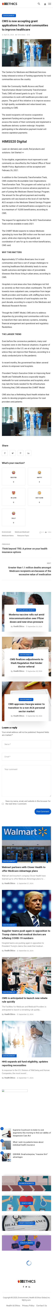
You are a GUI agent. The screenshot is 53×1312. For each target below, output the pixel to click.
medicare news (8, 536)
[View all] (26, 1183)
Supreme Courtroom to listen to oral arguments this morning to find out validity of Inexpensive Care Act (32, 1133)
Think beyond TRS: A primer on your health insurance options (24, 550)
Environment (9, 15)
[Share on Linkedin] (28, 453)
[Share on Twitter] (13, 453)
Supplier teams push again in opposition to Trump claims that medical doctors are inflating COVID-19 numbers (26, 934)
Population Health (26, 610)
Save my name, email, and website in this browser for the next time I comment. (28, 802)
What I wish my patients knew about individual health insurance (28, 1143)
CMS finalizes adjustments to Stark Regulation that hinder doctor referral (26, 663)
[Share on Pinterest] (20, 453)
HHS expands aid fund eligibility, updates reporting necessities (25, 1063)
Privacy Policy (28, 1305)
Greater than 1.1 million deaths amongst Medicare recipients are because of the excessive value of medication (29, 571)
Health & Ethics (13, 1305)
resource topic (23, 536)
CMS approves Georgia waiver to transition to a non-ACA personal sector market (26, 708)
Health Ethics (18, 626)
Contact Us (41, 1305)
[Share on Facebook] (5, 453)
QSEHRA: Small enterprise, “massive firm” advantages (30, 1155)
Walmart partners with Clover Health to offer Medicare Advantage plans (23, 869)
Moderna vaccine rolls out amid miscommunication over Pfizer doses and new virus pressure (26, 618)
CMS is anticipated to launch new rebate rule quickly (24, 1000)
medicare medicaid (22, 532)
